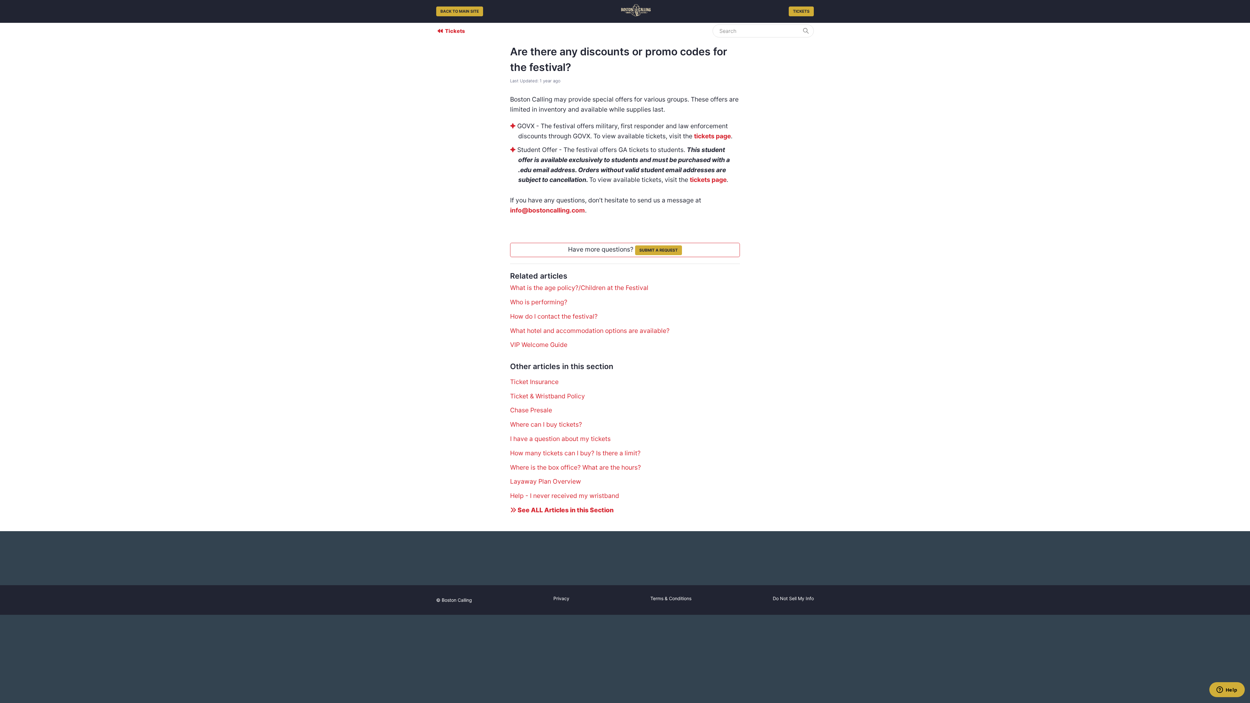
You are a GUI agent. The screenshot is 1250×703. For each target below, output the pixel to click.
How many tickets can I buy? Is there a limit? (575, 453)
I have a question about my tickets (560, 439)
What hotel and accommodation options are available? (590, 331)
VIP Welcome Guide (538, 345)
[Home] (636, 14)
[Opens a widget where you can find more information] (1227, 690)
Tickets (801, 11)
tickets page (712, 136)
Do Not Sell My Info (793, 598)
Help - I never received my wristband (564, 496)
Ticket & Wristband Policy (547, 396)
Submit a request (658, 250)
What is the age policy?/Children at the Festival (579, 288)
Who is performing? (538, 302)
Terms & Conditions (670, 598)
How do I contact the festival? (554, 316)
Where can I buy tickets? (546, 424)
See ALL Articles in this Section (565, 510)
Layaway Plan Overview (545, 481)
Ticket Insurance (534, 382)
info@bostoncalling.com (547, 210)
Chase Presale (531, 410)
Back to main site (459, 11)
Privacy (561, 598)
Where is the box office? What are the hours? (575, 467)
